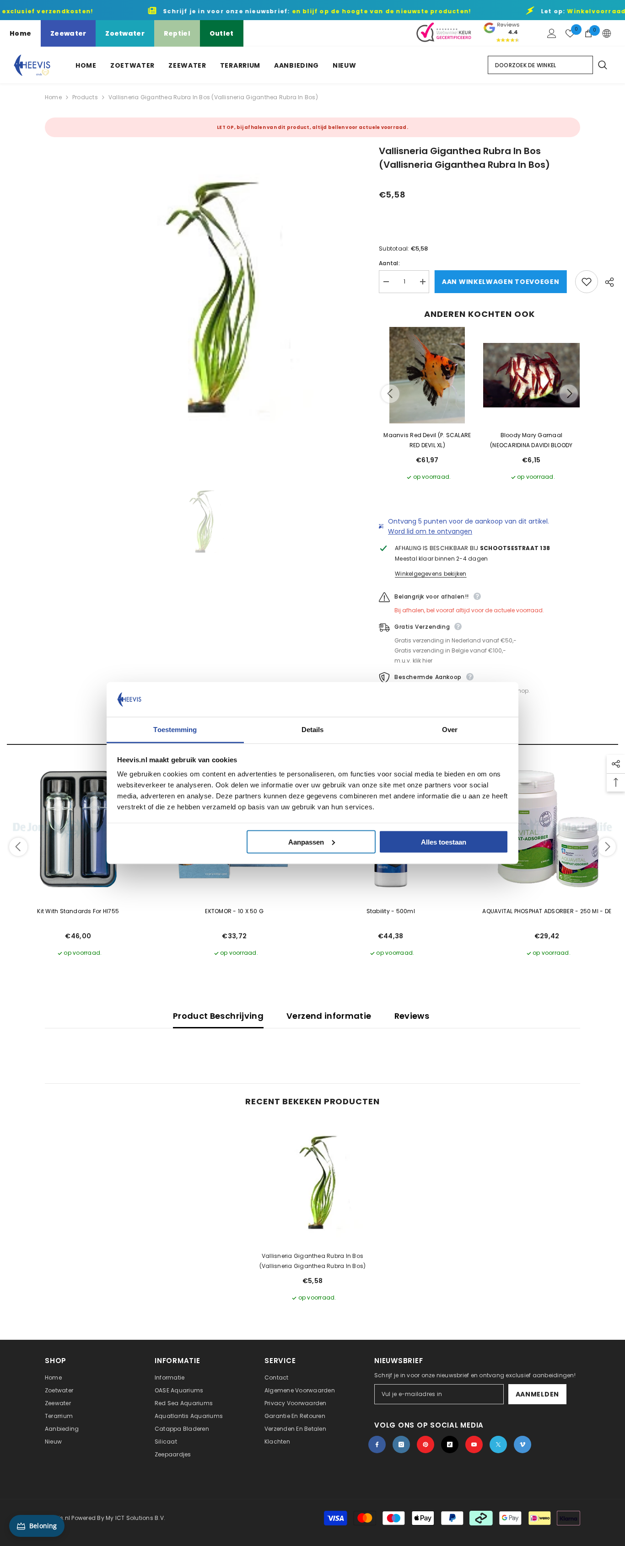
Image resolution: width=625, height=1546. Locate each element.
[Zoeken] (602, 65)
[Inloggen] (551, 33)
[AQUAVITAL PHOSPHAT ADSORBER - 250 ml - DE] (547, 828)
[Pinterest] (425, 1444)
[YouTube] (474, 1444)
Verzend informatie (328, 1016)
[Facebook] (377, 1444)
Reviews (412, 1016)
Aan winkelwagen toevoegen (502, 281)
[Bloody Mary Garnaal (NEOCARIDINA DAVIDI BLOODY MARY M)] (531, 375)
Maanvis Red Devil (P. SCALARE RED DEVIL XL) (427, 440)
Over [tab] (450, 729)
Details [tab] (313, 729)
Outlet (222, 33)
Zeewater (68, 33)
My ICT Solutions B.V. (135, 1518)
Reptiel (177, 33)
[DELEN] (606, 282)
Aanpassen (306, 841)
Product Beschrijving (218, 1016)
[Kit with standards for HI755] (78, 828)
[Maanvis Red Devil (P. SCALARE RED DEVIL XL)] (427, 375)
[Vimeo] (522, 1444)
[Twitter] (498, 1444)
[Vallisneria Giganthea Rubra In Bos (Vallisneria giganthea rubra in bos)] (312, 1182)
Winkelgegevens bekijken (431, 574)
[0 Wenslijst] (570, 33)
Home (20, 33)
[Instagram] (401, 1444)
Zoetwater (125, 33)
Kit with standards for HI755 (78, 911)
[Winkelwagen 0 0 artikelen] (588, 33)
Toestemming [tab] (175, 729)
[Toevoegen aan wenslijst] (586, 281)
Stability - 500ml (390, 911)
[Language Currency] (606, 33)
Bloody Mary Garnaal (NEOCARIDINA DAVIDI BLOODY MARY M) (531, 440)
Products (85, 97)
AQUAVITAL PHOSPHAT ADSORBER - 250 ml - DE (546, 911)
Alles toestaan (443, 841)
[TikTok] (449, 1444)
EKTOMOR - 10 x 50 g (234, 911)
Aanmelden (537, 1394)
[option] (198, 297)
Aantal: (389, 263)
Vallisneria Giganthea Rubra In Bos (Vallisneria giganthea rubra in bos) (312, 1261)
